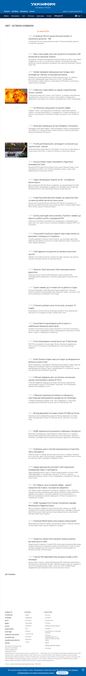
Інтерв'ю (8, 618)
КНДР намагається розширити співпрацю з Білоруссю (57, 431)
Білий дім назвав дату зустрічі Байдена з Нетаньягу (55, 126)
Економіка (15, 16)
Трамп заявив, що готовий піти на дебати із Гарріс (55, 287)
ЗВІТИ (47, 643)
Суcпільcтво (29, 634)
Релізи (7, 643)
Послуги (7, 11)
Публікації (8, 615)
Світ (23, 16)
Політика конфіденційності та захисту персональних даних (52, 638)
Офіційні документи (12, 640)
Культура (40, 16)
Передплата (49, 620)
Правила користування (52, 626)
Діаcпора (28, 639)
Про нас (47, 615)
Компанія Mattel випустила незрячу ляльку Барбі (54, 521)
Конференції (9, 637)
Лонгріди (8, 632)
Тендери (48, 628)
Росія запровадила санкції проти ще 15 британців (55, 341)
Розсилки (48, 648)
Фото (7, 620)
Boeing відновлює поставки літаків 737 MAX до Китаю (56, 413)
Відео (7, 623)
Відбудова (29, 618)
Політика (28, 620)
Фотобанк (15, 11)
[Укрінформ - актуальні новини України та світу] (43, 4)
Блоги (7, 626)
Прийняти (62, 673)
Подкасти (8, 612)
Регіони (31, 16)
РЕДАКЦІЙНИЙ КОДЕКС (53, 645)
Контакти (48, 618)
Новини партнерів (12, 634)
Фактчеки (28, 626)
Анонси (32, 11)
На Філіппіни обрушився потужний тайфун (52, 108)
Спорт (49, 16)
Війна (6, 16)
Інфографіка (9, 629)
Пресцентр (24, 11)
